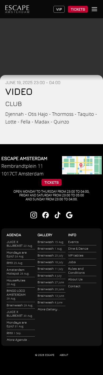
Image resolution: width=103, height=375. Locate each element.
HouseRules (16, 282)
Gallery (45, 234)
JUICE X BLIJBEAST (20, 244)
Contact (74, 286)
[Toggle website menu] (94, 9)
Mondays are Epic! (17, 254)
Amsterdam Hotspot (18, 271)
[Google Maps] (82, 172)
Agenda (14, 234)
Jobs (72, 262)
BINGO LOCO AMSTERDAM (16, 294)
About (64, 355)
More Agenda (17, 340)
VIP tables (75, 255)
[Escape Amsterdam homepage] (17, 9)
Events (73, 242)
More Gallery (48, 309)
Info (72, 234)
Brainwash (20, 305)
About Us (75, 279)
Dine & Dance (78, 248)
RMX (15, 263)
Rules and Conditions (76, 270)
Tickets (78, 9)
